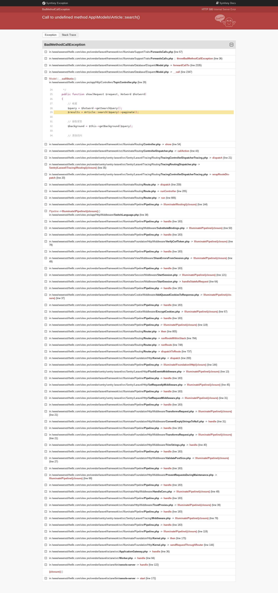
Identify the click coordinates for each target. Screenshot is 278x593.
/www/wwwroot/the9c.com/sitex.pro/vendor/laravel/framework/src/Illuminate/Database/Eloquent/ (110, 65)
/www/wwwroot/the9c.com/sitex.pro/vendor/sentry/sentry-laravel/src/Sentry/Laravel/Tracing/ (111, 518)
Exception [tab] (51, 34)
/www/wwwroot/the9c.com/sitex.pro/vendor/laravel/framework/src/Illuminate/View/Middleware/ (120, 258)
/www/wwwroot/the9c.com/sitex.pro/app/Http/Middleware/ (95, 214)
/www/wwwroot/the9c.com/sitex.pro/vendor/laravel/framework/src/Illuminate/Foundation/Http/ (109, 358)
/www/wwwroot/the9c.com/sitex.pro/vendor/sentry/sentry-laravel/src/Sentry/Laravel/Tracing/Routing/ (130, 157)
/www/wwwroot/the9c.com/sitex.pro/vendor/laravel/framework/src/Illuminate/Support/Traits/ (112, 51)
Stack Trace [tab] (69, 34)
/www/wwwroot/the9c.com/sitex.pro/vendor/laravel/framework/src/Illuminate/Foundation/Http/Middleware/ (120, 241)
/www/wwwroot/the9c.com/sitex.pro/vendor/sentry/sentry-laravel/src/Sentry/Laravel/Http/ (117, 371)
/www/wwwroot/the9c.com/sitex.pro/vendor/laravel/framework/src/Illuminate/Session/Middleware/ (115, 275)
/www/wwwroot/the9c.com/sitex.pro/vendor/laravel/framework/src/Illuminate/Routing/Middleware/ (118, 228)
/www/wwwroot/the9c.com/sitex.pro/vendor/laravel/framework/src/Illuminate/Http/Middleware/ (112, 491)
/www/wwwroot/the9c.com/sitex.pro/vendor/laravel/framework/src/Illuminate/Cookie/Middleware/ (125, 294)
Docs (228, 3)
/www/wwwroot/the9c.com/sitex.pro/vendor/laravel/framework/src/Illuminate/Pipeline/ (105, 204)
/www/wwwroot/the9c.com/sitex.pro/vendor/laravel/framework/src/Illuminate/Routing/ (106, 144)
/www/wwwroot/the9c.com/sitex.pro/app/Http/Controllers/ (94, 82)
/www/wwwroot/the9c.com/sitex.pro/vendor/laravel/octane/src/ (100, 551)
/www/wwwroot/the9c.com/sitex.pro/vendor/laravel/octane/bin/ (93, 564)
